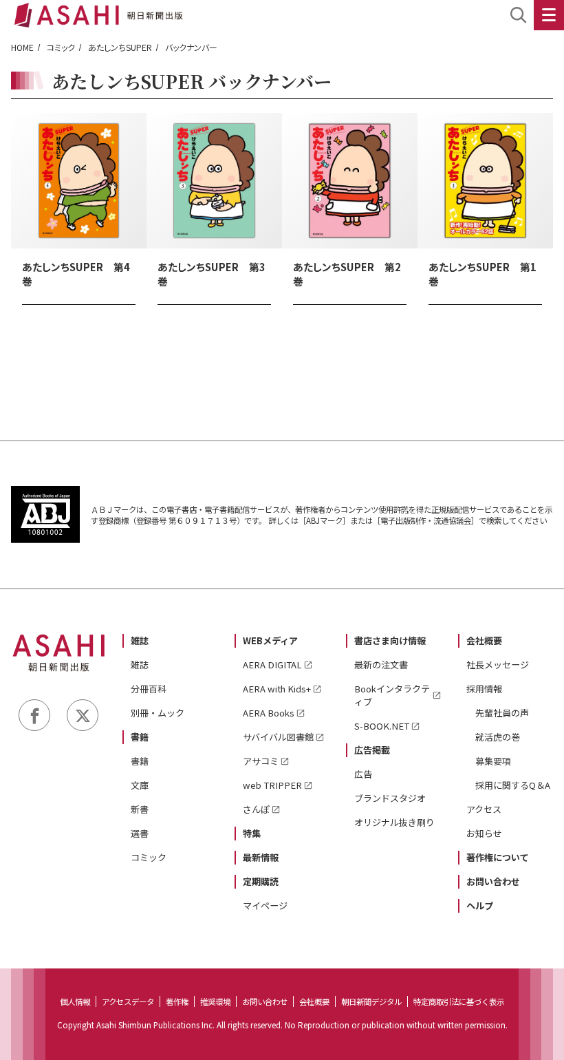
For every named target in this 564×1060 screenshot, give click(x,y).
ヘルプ (479, 905)
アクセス (483, 809)
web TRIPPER (272, 785)
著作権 (177, 1001)
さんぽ (256, 809)
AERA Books (268, 712)
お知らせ (484, 833)
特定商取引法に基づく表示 (458, 1001)
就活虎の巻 (497, 736)
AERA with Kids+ (277, 688)
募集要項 (493, 760)
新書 (140, 809)
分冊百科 (148, 688)
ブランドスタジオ (390, 798)
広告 (363, 774)
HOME (22, 47)
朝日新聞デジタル (371, 1001)
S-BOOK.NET (381, 725)
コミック (61, 47)
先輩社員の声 (502, 712)
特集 (252, 833)
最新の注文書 (381, 664)
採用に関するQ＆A (512, 785)
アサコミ (261, 760)
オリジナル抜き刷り (394, 822)
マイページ (265, 905)
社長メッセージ (497, 664)
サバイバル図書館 (278, 736)
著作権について (497, 857)
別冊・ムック (157, 712)
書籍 (140, 736)
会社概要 (484, 640)
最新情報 (261, 857)
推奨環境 (215, 1001)
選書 (140, 833)
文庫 (140, 785)
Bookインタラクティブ (392, 695)
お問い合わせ (493, 881)
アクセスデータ (128, 1001)
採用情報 (484, 688)
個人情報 (75, 1001)
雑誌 (140, 640)
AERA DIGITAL (272, 664)
